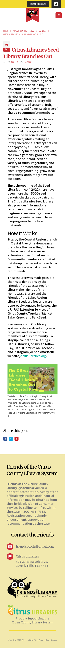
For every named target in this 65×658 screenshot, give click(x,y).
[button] (59, 15)
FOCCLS (14, 62)
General (28, 62)
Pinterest (16, 439)
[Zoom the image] (33, 605)
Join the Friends (38, 4)
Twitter (11, 439)
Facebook (5, 439)
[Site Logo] (33, 15)
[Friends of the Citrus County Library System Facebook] (56, 4)
